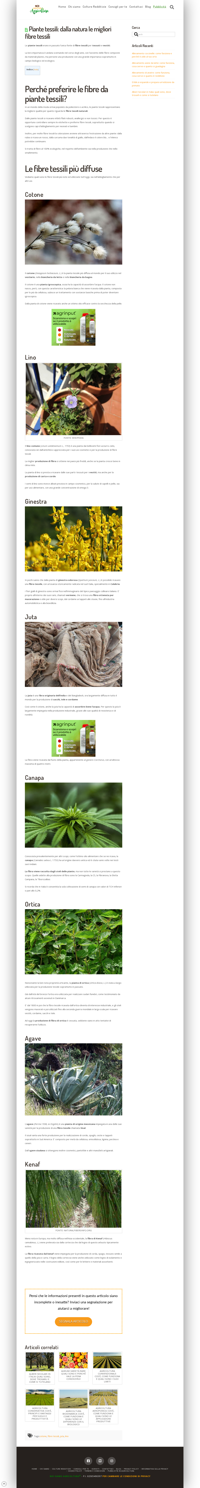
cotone (43, 1436)
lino (67, 1436)
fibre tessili (53, 1436)
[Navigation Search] (171, 7)
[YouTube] (100, 1461)
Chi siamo (44, 1469)
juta (62, 1436)
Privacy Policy (131, 1469)
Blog (118, 1469)
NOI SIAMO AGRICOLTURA (65, 1476)
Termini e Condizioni (94, 1471)
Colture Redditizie (61, 1469)
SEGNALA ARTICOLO (73, 1321)
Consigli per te (81, 1469)
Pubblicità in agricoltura (121, 1471)
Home (34, 1469)
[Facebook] (88, 1461)
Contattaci (108, 1469)
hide (36, 69)
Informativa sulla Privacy (154, 1469)
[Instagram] (112, 1461)
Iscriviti (96, 1469)
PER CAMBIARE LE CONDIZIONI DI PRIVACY (126, 1476)
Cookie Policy (75, 1471)
